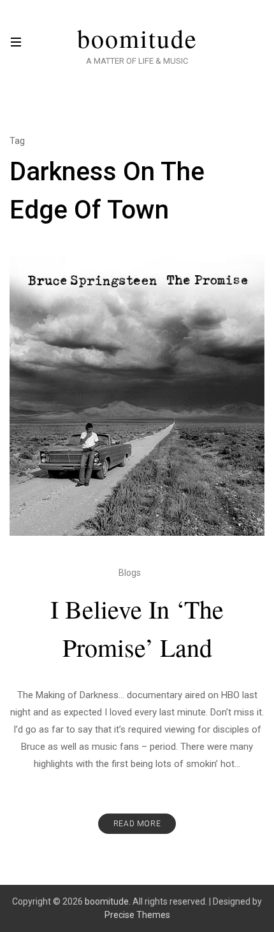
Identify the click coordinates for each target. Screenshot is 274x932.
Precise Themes (137, 915)
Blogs (130, 573)
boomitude (137, 38)
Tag (17, 141)
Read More (137, 823)
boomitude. (108, 901)
